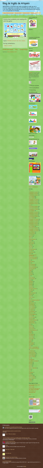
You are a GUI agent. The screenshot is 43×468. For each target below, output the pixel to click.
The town (30, 366)
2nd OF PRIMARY (32, 198)
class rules (30, 250)
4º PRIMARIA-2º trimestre (33, 215)
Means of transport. (32, 293)
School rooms (31, 337)
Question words (31, 328)
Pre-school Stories (32, 317)
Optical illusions (31, 304)
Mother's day (31, 297)
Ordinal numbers (32, 305)
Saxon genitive (31, 334)
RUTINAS (30, 333)
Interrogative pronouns (32, 288)
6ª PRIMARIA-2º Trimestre (33, 227)
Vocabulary (23, 40)
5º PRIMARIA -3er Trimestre (33, 219)
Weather (30, 379)
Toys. (30, 371)
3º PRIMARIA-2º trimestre (33, 207)
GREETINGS (31, 283)
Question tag (31, 327)
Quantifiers (31, 325)
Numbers (30, 301)
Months (30, 295)
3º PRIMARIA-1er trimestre (33, 206)
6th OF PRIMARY (32, 232)
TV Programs (31, 372)
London (30, 291)
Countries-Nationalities (33, 258)
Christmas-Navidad (32, 249)
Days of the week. (32, 265)
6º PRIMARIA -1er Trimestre (33, 229)
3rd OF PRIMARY (31, 210)
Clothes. (6, 445)
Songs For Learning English (33, 347)
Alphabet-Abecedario (32, 239)
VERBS (30, 373)
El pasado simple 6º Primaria (10, 441)
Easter (30, 271)
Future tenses (31, 277)
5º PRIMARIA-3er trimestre (33, 225)
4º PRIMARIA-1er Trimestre (33, 213)
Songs (30, 345)
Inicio (16, 49)
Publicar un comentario (8, 45)
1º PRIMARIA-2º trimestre (33, 193)
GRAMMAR (31, 281)
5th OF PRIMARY (32, 226)
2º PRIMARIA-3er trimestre (33, 203)
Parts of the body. (32, 307)
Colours (30, 253)
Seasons (30, 340)
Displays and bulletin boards (33, 186)
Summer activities (32, 356)
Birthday (30, 245)
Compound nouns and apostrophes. (32, 255)
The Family (30, 362)
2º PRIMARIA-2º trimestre (33, 202)
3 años (30, 205)
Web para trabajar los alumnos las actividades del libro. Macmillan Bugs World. (16, 437)
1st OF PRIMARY (31, 196)
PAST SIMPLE (31, 310)
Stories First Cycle (32, 352)
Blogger (25, 466)
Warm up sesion (32, 376)
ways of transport (32, 378)
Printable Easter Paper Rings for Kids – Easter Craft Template (34, 389)
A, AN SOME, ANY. (8, 453)
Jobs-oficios (31, 290)
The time (30, 365)
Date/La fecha (31, 261)
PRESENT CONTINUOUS (33, 320)
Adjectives (30, 236)
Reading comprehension (33, 330)
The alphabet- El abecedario (33, 361)
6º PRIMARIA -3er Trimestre (33, 230)
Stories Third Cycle (32, 355)
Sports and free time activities (34, 348)
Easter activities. (31, 387)
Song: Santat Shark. (32, 392)
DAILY (30, 260)
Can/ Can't (30, 246)
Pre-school (30, 315)
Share (30, 394)
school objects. (31, 335)
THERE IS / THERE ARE (32, 368)
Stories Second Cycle (32, 353)
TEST (30, 358)
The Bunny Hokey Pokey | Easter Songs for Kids (34, 385)
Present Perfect (31, 321)
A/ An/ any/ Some (32, 233)
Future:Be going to (32, 278)
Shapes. (30, 341)
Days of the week (32, 264)
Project (30, 324)
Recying (30, 331)
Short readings (31, 343)
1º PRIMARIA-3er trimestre (33, 195)
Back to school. (31, 243)
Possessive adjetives (32, 314)
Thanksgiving (31, 359)
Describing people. (32, 268)
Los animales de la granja (7, 461)
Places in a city (31, 313)
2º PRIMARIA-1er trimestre (33, 200)
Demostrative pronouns (33, 267)
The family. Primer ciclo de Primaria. (11, 457)
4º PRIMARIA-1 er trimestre (33, 212)
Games (20, 40)
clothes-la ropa (31, 252)
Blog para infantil (18, 13)
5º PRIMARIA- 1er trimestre (11, 40)
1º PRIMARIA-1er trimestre (33, 192)
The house (30, 363)
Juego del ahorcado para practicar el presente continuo (12, 431)
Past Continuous (32, 308)
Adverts (30, 237)
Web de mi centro (26, 13)
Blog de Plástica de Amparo (8, 13)
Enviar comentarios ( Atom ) (12, 51)
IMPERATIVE (31, 287)
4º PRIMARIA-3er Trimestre (33, 216)
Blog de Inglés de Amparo (16, 3)
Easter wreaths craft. (32, 391)
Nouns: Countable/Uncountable (34, 300)
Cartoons (30, 247)
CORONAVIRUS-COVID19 (33, 257)
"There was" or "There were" (10, 449)
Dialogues (30, 270)
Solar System (31, 344)
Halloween (30, 284)
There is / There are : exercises (10, 434)
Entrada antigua (24, 49)
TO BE (30, 369)
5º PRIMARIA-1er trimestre (33, 222)
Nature (30, 298)
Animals (30, 240)
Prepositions (31, 318)
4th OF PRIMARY (31, 217)
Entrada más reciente (8, 49)
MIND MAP (31, 294)
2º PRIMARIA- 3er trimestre (33, 199)
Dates (30, 263)
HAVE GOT (30, 285)
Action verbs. (31, 235)
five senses (31, 274)
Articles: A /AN (31, 242)
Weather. (30, 381)
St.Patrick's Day (31, 351)
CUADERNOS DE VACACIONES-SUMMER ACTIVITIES (13, 427)
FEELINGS (30, 273)
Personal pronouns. (32, 311)
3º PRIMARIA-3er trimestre (33, 209)
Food (17, 40)
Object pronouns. (31, 303)
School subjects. (31, 338)
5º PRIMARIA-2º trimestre (33, 223)
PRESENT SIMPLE (32, 323)
